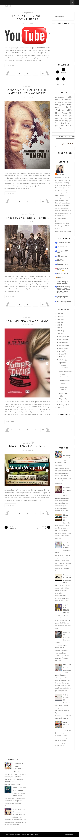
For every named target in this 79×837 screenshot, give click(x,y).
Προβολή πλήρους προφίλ (63, 231)
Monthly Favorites (61, 113)
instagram (63, 74)
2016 (59, 328)
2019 (59, 319)
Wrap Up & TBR (27, 443)
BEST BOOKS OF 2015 (67, 724)
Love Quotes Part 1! (19, 809)
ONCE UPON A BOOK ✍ (62, 269)
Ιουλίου (61, 351)
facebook (58, 75)
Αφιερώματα (27, 12)
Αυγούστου (62, 348)
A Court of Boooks (63, 243)
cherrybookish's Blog (62, 251)
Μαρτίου (61, 399)
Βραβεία (57, 99)
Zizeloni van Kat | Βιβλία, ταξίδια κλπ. (63, 297)
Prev (7, 249)
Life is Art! (8, 6)
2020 (59, 316)
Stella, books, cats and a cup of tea (63, 282)
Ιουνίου (61, 354)
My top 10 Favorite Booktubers (63, 365)
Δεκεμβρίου (62, 336)
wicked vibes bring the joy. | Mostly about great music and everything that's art (63, 290)
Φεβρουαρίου (63, 402)
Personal (58, 121)
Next (47, 249)
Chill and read (62, 256)
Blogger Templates (9, 834)
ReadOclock (61, 277)
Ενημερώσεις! (67, 99)
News (66, 118)
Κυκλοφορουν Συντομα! (27, 320)
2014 (59, 334)
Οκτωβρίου (62, 342)
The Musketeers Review (27, 217)
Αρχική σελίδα (59, 16)
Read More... (10, 65)
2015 (59, 331)
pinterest (63, 83)
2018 (59, 322)
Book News (27, 86)
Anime (59, 102)
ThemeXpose (24, 834)
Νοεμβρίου (62, 339)
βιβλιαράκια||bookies (64, 301)
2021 (59, 313)
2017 (59, 325)
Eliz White (60, 260)
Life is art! (60, 174)
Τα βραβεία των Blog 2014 (66, 697)
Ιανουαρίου (62, 405)
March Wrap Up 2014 (27, 446)
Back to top (68, 835)
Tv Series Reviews (27, 214)
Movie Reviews (61, 116)
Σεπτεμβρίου (63, 345)
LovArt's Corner (62, 264)
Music (57, 118)
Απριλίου (62, 360)
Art (65, 102)
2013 (59, 408)
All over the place (63, 247)
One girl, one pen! (63, 273)
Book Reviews (63, 109)
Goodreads (58, 83)
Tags (66, 121)
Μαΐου (61, 357)
